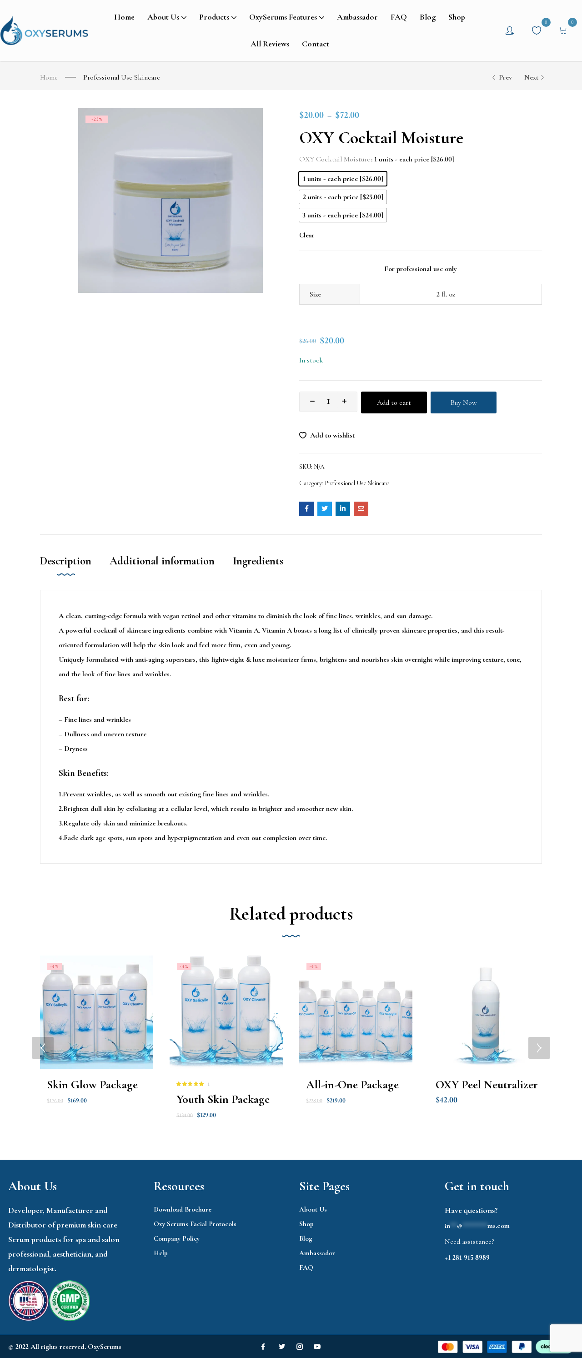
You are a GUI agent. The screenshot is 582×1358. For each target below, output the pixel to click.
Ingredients (258, 561)
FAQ (306, 1267)
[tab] (75, 570)
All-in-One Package (352, 1084)
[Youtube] (317, 1346)
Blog (305, 1238)
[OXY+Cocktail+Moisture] (324, 509)
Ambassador (317, 1253)
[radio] (342, 179)
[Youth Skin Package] (226, 1012)
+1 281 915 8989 (467, 1257)
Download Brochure (182, 1209)
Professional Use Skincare (121, 77)
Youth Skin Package (223, 1099)
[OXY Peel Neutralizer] (485, 1012)
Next (531, 77)
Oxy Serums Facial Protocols (195, 1224)
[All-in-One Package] (355, 1012)
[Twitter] (282, 1346)
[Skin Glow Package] (96, 1012)
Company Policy (177, 1238)
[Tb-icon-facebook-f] (264, 1346)
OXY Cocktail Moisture (334, 159)
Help (161, 1253)
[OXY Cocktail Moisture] (306, 509)
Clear (307, 235)
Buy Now (464, 402)
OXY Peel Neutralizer (487, 1084)
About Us (313, 1209)
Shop (306, 1224)
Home (49, 77)
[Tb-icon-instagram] (299, 1346)
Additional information (162, 561)
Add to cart (394, 402)
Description (65, 561)
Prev (505, 77)
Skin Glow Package (92, 1084)
